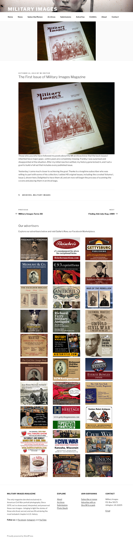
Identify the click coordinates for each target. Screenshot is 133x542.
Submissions (65, 17)
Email (107, 511)
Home (10, 17)
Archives (51, 17)
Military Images (32, 9)
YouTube (42, 520)
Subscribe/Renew (35, 17)
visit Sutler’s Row (60, 231)
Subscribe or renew (89, 499)
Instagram (31, 520)
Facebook (22, 520)
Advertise (80, 17)
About (104, 17)
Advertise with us (88, 502)
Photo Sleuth (62, 508)
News (20, 17)
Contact (115, 17)
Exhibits (93, 17)
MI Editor (45, 73)
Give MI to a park (88, 505)
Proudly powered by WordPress (20, 536)
